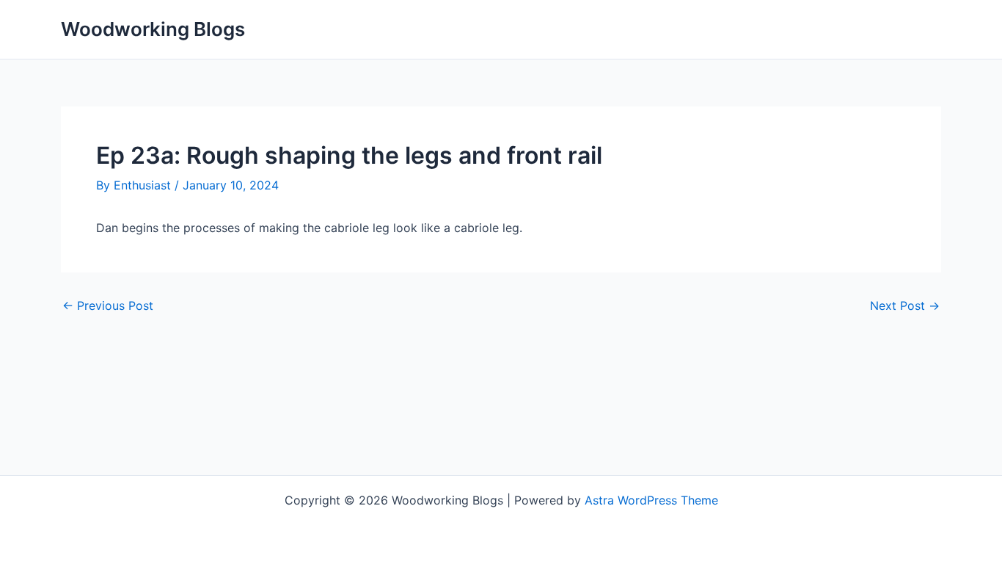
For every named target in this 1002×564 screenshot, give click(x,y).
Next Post (905, 305)
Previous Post (107, 305)
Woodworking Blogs (153, 29)
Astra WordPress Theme (651, 500)
